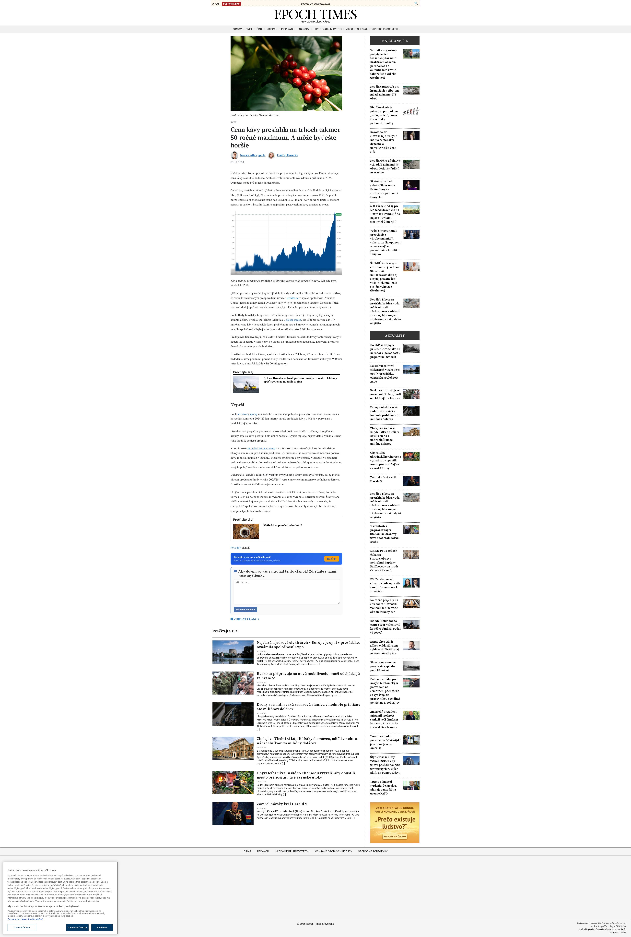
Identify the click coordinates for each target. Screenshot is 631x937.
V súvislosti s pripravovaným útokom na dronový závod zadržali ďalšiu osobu (384, 534)
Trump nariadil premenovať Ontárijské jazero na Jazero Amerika (385, 742)
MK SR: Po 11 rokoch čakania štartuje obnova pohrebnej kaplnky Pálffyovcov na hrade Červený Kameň (384, 560)
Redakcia (263, 851)
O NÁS (216, 3)
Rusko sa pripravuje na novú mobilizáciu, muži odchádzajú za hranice (308, 676)
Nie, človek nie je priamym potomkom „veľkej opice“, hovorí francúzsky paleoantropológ (384, 115)
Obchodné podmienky (372, 851)
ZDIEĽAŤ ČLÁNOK (246, 619)
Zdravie (272, 29)
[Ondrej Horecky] (271, 155)
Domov (237, 29)
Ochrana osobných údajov (333, 851)
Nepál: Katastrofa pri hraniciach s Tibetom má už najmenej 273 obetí (384, 92)
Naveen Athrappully (253, 155)
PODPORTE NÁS (231, 4)
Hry (316, 29)
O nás (247, 851)
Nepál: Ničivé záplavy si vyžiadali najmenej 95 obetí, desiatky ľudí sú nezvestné (385, 166)
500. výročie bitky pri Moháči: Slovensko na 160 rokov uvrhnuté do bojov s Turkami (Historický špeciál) (385, 214)
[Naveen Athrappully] (234, 155)
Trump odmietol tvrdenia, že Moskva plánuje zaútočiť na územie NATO (383, 787)
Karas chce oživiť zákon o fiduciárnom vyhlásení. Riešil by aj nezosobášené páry (384, 647)
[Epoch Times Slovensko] (315, 21)
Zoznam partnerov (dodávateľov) (25, 919)
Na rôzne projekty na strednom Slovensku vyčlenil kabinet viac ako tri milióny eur (384, 606)
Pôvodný (236, 547)
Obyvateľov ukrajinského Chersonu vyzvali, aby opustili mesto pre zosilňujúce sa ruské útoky (306, 775)
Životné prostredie (385, 29)
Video (349, 29)
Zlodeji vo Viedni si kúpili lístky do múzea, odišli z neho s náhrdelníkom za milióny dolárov (307, 741)
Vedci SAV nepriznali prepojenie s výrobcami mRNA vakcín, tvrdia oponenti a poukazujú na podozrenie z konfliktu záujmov (385, 242)
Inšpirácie (288, 29)
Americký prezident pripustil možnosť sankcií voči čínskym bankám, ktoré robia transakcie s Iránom (384, 719)
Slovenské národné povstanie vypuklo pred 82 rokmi (383, 666)
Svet (249, 29)
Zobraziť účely (22, 927)
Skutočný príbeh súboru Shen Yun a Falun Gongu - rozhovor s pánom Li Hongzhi (384, 189)
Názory (304, 29)
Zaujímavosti (332, 29)
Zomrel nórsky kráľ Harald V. (282, 803)
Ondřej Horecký (287, 155)
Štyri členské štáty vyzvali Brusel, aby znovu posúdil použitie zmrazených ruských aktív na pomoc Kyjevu (385, 765)
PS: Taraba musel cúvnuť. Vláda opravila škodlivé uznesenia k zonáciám (385, 585)
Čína (260, 29)
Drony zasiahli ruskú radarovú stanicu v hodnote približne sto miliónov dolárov (308, 706)
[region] (60, 898)
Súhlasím (102, 927)
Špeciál (362, 29)
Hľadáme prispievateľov (292, 851)
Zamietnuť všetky (77, 927)
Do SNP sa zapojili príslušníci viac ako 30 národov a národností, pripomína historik (385, 351)
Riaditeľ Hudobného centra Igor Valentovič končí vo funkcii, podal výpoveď (385, 627)
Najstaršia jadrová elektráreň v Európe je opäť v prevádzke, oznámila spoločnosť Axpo (308, 644)
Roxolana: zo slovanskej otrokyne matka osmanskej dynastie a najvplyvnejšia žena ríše (383, 142)
